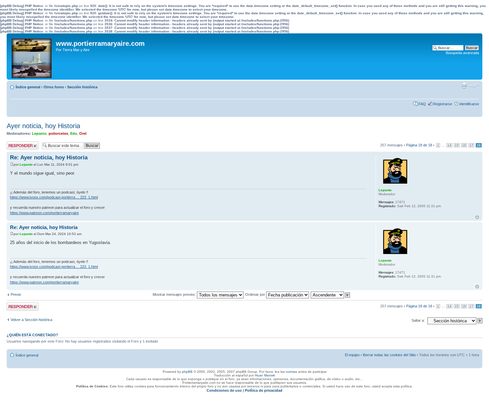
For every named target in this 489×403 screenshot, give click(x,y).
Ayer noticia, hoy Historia (43, 125)
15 (457, 145)
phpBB (187, 371)
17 (471, 145)
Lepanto (39, 133)
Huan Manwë (265, 375)
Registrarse (442, 104)
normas (291, 371)
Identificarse (469, 104)
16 (464, 145)
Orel (82, 133)
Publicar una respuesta (17, 145)
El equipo (352, 355)
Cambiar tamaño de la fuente (474, 86)
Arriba (477, 217)
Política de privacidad (263, 390)
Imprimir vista (464, 86)
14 (449, 145)
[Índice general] (32, 56)
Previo (16, 294)
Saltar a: (418, 320)
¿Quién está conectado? (32, 335)
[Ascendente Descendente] (331, 294)
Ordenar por (255, 294)
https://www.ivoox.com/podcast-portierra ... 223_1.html (54, 197)
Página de (419, 145)
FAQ (422, 104)
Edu (73, 133)
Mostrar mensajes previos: (175, 294)
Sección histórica (82, 87)
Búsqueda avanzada (462, 53)
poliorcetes (58, 133)
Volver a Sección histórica (31, 320)
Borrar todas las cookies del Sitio (389, 355)
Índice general (28, 87)
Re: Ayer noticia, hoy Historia (48, 157)
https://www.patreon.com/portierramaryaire (44, 213)
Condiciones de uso (224, 390)
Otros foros (54, 87)
